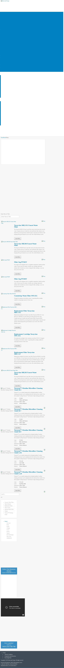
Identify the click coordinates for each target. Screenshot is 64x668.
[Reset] (1, 497)
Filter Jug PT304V (20, 279)
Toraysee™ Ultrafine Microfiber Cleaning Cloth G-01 (28, 452)
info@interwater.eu (4, 665)
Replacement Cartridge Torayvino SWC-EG (26, 335)
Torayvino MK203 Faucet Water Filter (25, 373)
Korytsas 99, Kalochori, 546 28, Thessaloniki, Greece (11, 662)
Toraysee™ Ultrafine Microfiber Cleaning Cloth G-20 (28, 473)
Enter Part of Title (5, 214)
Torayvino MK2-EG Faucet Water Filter (26, 226)
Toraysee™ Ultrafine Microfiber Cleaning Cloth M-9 (28, 431)
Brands (4, 137)
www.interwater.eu (12, 665)
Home (2, 137)
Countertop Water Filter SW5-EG (25, 296)
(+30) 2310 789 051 (13, 664)
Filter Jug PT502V (20, 262)
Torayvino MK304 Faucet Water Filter (25, 244)
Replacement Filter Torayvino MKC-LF (24, 353)
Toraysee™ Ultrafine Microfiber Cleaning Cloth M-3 (28, 389)
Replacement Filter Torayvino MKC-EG (24, 311)
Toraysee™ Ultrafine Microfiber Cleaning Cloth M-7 (28, 410)
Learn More (17, 238)
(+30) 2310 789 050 (5, 664)
